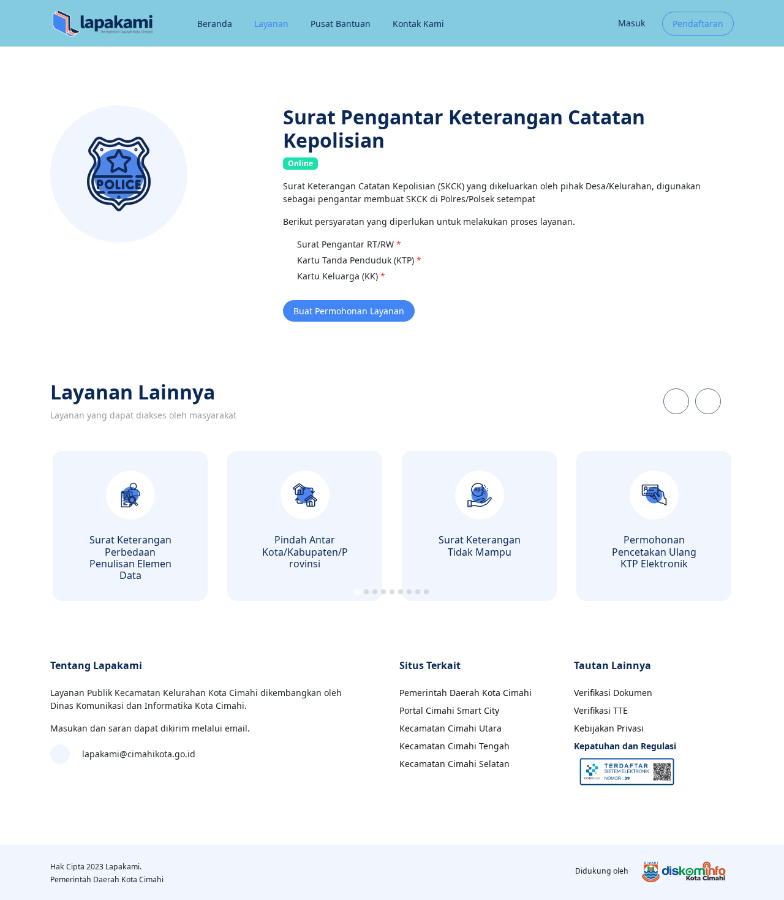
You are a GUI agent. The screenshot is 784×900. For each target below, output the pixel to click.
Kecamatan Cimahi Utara (450, 728)
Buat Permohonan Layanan (348, 311)
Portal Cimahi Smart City (449, 710)
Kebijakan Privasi (609, 728)
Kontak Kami (418, 23)
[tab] (357, 592)
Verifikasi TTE (601, 710)
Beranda (214, 23)
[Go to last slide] (676, 401)
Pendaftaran (698, 23)
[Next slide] (708, 401)
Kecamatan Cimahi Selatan (454, 764)
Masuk (631, 23)
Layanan (271, 23)
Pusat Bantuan (341, 23)
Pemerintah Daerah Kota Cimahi (465, 692)
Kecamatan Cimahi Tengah (454, 746)
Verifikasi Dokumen (613, 692)
